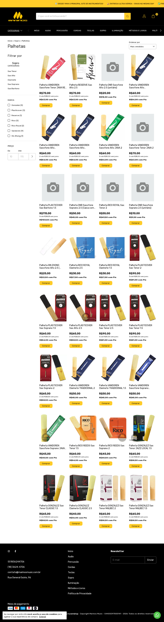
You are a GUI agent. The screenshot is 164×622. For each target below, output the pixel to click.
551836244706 (16, 561)
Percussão (62, 30)
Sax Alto (11, 75)
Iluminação (117, 30)
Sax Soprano (13, 84)
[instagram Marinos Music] (9, 551)
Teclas (90, 30)
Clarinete (12, 80)
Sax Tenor (12, 71)
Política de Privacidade (79, 593)
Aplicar (32, 156)
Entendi (42, 617)
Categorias (13, 30)
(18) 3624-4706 (16, 567)
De (9, 151)
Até (19, 151)
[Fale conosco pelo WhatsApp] (157, 615)
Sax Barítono (13, 88)
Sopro (103, 30)
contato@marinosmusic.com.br (24, 572)
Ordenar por (134, 42)
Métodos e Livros (138, 30)
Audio (48, 30)
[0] (153, 16)
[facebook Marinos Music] (15, 551)
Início (36, 30)
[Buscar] (127, 16)
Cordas (77, 30)
